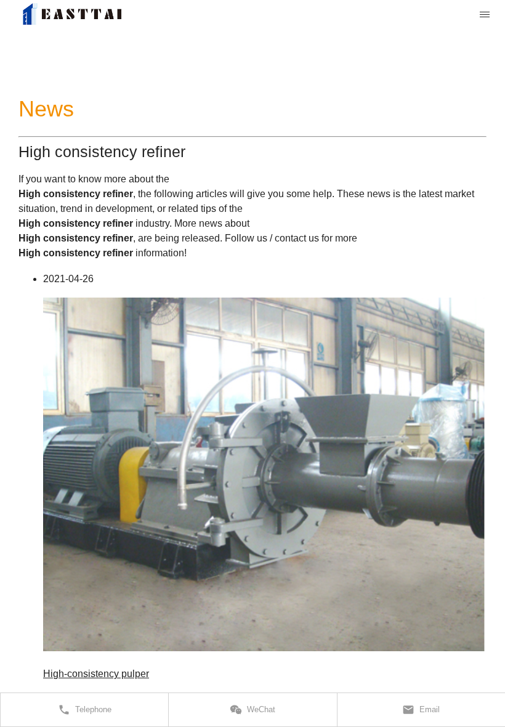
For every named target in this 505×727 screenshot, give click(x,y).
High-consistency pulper (96, 673)
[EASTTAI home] (72, 14)
